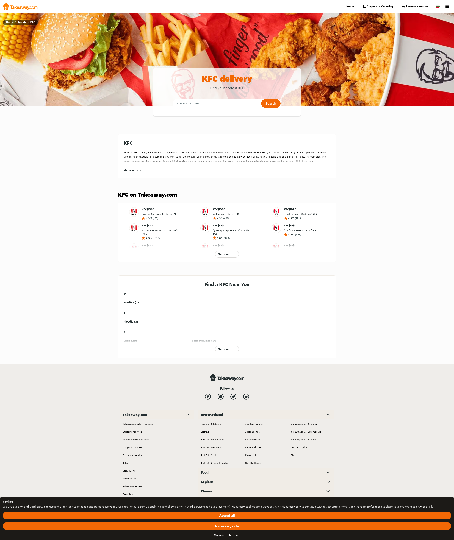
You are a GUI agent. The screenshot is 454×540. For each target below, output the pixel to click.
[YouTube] (246, 396)
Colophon (128, 494)
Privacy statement (133, 486)
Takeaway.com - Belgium (303, 424)
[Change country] (438, 6)
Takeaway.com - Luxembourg (305, 431)
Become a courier (417, 6)
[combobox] (216, 103)
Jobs (125, 463)
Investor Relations (211, 424)
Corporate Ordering (380, 6)
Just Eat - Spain (209, 455)
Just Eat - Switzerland (212, 439)
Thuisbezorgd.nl (299, 447)
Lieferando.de (253, 447)
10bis (292, 455)
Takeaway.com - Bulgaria (303, 439)
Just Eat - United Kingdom (215, 463)
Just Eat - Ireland (254, 424)
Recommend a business (136, 439)
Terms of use (130, 478)
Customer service (132, 431)
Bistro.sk (205, 431)
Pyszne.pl (250, 455)
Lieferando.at (252, 439)
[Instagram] (220, 396)
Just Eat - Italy (252, 431)
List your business (132, 447)
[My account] (447, 6)
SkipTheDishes (253, 463)
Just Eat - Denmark (211, 447)
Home (350, 6)
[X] (233, 396)
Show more (131, 170)
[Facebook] (207, 396)
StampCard (129, 470)
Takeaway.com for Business (138, 424)
